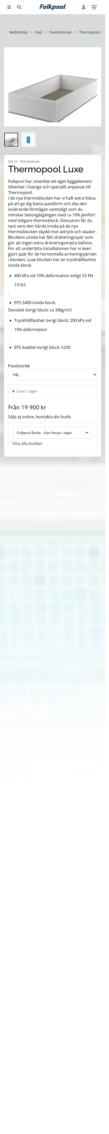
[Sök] (19, 7)
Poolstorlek (19, 366)
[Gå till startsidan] (52, 7)
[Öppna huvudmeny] (9, 7)
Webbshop (18, 32)
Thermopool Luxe (93, 32)
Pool (38, 32)
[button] (52, 86)
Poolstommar (60, 32)
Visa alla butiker (27, 443)
